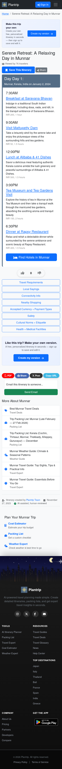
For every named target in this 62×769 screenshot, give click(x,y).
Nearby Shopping (31, 302)
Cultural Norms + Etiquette (31, 322)
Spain (36, 692)
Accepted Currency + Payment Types (31, 309)
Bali (35, 682)
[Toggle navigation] (55, 4)
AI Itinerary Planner (12, 632)
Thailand (37, 676)
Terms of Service (40, 762)
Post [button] (37, 375)
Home (5, 13)
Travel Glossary (41, 642)
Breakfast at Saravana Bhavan (29, 98)
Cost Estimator (9, 647)
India (35, 698)
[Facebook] (35, 614)
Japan (36, 666)
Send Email (31, 392)
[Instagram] (17, 614)
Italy (35, 671)
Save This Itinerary (19, 70)
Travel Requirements (31, 282)
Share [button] (23, 375)
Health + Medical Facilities (31, 329)
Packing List (8, 637)
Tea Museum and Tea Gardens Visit (29, 192)
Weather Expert (10, 653)
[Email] (44, 614)
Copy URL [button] (51, 375)
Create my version (40, 33)
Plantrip (13, 4)
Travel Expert (8, 642)
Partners (6, 729)
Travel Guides (40, 632)
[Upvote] (22, 273)
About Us (6, 718)
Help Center (39, 653)
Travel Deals (39, 637)
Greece (36, 703)
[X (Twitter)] (26, 614)
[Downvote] (39, 273)
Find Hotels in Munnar (34, 257)
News (35, 647)
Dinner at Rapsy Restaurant (27, 231)
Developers (7, 735)
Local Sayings (31, 289)
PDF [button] (9, 375)
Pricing (5, 724)
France (36, 687)
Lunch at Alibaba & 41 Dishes (28, 156)
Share (42, 69)
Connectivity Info (31, 296)
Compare (6, 740)
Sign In (44, 4)
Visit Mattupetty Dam (22, 127)
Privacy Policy (20, 762)
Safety (31, 316)
